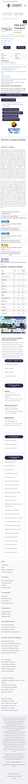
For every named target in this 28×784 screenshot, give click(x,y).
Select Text (7, 225)
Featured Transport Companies (14, 458)
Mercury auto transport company (12, 521)
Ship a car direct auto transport (12, 481)
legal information (15, 764)
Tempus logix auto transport (11, 548)
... (20, 400)
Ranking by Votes (5, 616)
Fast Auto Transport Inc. (11, 421)
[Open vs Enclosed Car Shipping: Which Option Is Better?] (13, 324)
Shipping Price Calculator (11, 119)
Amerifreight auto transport (11, 473)
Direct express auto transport (11, 485)
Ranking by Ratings (6, 614)
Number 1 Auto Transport (10, 496)
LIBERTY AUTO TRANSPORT (11, 409)
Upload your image (5, 76)
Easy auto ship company (10, 500)
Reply (14, 407)
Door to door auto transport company (13, 518)
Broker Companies (9, 368)
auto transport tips (20, 317)
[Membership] (26, 24)
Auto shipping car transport (11, 537)
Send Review (21, 47)
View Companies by (14, 436)
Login (2, 567)
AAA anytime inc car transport (9, 685)
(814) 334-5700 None (8, 38)
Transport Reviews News (7, 603)
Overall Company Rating (10, 444)
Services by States (6, 587)
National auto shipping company (12, 492)
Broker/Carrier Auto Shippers (11, 364)
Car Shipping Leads (6, 583)
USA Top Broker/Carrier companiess (10, 632)
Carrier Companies (9, 372)
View (23, 274)
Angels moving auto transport (12, 533)
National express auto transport (12, 514)
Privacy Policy (6, 764)
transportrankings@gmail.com (8, 70)
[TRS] (14, 131)
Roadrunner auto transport (11, 488)
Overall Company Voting (10, 448)
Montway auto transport (10, 462)
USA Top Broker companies (8, 629)
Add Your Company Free (7, 569)
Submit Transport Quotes (11, 109)
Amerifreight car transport (8, 701)
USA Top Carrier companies (8, 627)
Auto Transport (5, 601)
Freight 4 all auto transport (11, 552)
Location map (6, 40)
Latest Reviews (5, 565)
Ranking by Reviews (6, 611)
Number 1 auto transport (7, 671)
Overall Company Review (11, 440)
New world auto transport (11, 544)
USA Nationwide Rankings (7, 625)
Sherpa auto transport (10, 465)
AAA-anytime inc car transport (12, 510)
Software (3, 585)
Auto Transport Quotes (7, 580)
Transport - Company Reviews (14, 385)
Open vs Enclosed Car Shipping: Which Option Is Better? (12, 339)
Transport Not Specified (10, 376)
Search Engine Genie (17, 762)
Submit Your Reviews (6, 572)
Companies (4, 596)
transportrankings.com (12, 776)
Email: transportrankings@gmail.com (10, 1)
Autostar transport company (11, 540)
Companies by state (6, 598)
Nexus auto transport (10, 477)
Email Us (7, 47)
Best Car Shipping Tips (11, 317)
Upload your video (5, 77)
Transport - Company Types (14, 360)
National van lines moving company (13, 529)
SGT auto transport (9, 469)
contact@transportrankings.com (8, 68)
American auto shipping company (13, 525)
